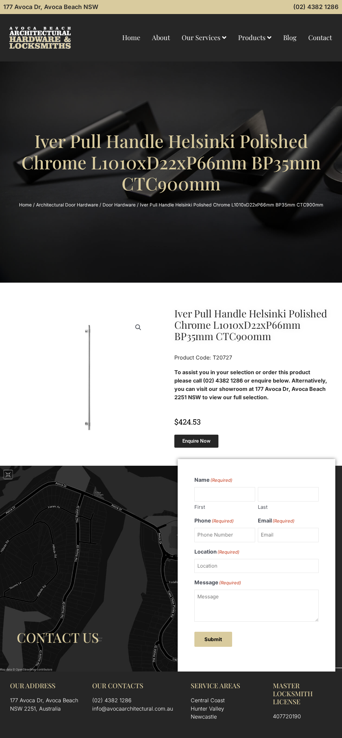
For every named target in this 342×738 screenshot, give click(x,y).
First (199, 507)
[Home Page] (40, 37)
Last (263, 507)
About (161, 37)
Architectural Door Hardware (67, 204)
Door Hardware (119, 204)
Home (131, 37)
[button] (138, 327)
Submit (213, 639)
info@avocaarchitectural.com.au (132, 708)
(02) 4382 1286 (316, 6)
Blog (290, 37)
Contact (320, 37)
